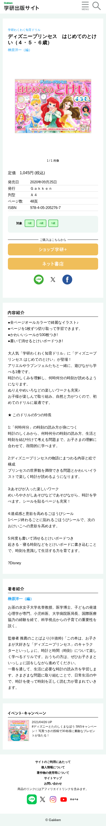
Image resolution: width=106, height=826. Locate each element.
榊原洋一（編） (20, 50)
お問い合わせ (53, 783)
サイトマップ (53, 778)
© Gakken (53, 820)
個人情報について (53, 767)
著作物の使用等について (53, 772)
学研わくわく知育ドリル (24, 30)
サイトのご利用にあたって (53, 762)
